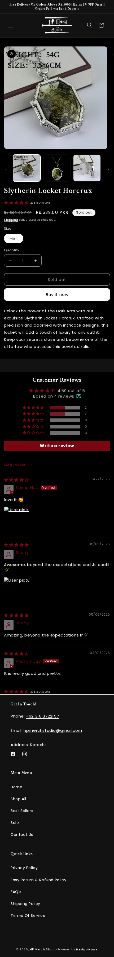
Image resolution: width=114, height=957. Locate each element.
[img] (16, 480)
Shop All (18, 799)
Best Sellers (22, 810)
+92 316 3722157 (42, 716)
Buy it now (57, 294)
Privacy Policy (24, 867)
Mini (16, 239)
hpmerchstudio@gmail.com (53, 730)
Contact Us (22, 834)
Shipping (11, 220)
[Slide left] (6, 169)
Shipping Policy (25, 903)
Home (16, 787)
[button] (10, 25)
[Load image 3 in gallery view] (87, 168)
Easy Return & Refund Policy (38, 880)
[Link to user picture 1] (16, 519)
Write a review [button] (57, 446)
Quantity (11, 250)
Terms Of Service (28, 915)
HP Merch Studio (43, 949)
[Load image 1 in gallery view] (27, 168)
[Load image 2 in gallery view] (57, 168)
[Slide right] (108, 169)
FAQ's (16, 891)
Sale (15, 822)
